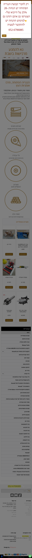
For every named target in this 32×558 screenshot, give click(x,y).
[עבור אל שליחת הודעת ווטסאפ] (30, 556)
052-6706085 (16, 29)
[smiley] (26, 21)
